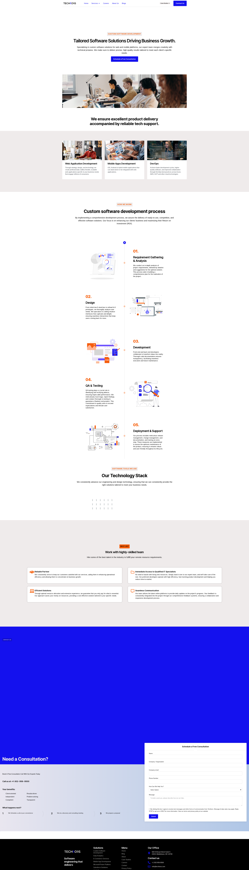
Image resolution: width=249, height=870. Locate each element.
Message (152, 794)
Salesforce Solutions (100, 867)
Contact (124, 865)
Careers (124, 862)
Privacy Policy (126, 868)
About (124, 857)
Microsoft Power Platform (102, 864)
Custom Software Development (99, 852)
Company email (154, 770)
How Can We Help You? (156, 786)
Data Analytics (98, 856)
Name (151, 753)
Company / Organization (156, 761)
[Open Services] (99, 3)
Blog (123, 854)
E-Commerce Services (101, 858)
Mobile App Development (102, 861)
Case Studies (126, 859)
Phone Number (153, 778)
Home (124, 851)
